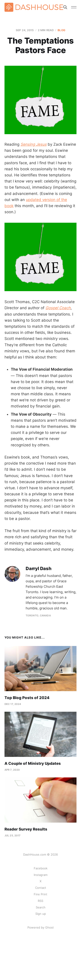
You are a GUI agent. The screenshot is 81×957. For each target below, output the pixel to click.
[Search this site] (65, 7)
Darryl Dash (39, 568)
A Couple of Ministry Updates (32, 763)
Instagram (40, 875)
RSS (40, 901)
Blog (61, 30)
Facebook (40, 868)
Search (40, 907)
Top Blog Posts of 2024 (27, 697)
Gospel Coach (58, 308)
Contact (40, 887)
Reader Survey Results (25, 829)
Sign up (40, 913)
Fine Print (40, 894)
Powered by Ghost (40, 927)
